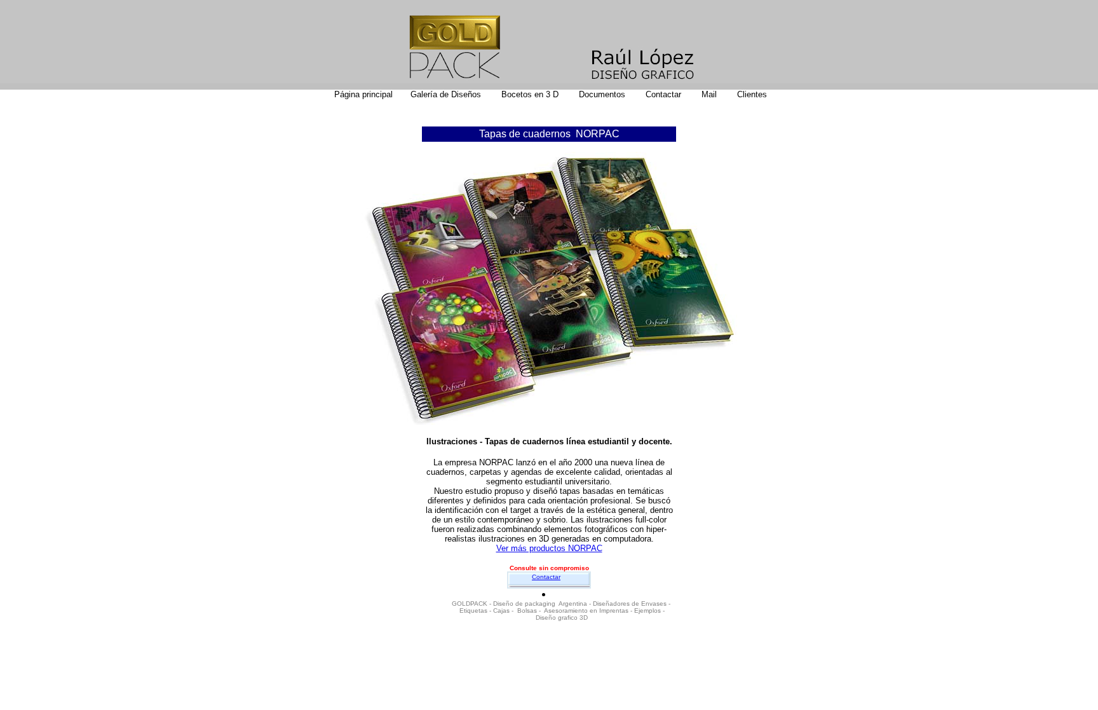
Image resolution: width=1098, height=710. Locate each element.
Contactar (546, 576)
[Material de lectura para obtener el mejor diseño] (577, 94)
